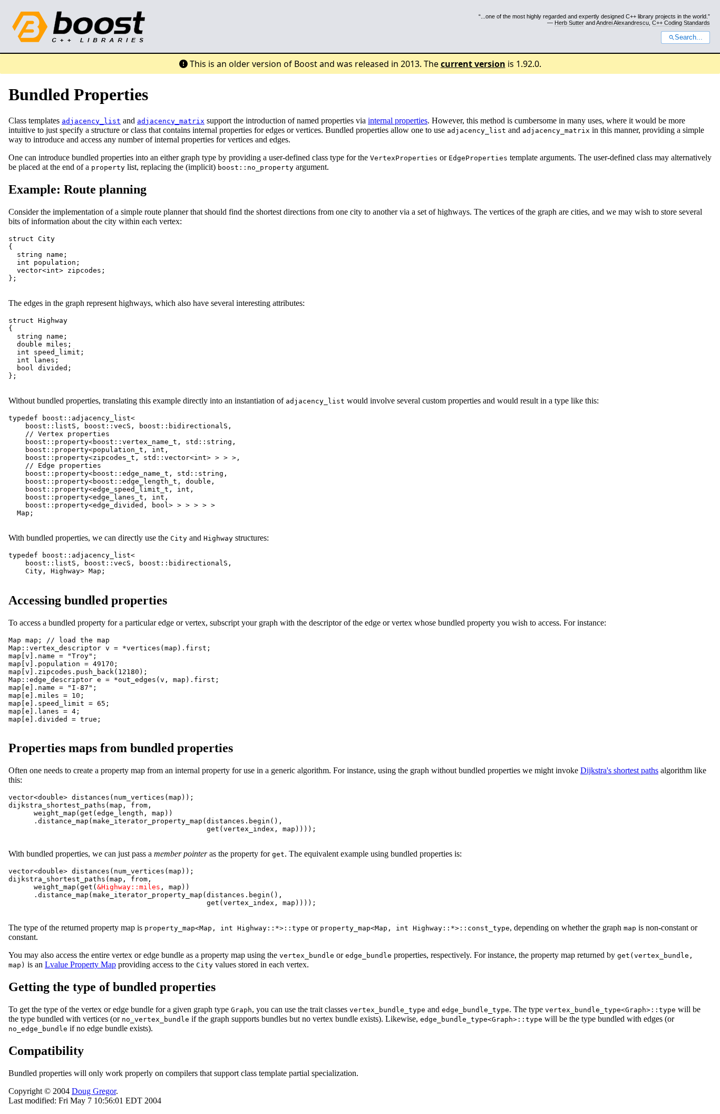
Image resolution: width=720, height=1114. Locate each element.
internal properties (397, 120)
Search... (689, 37)
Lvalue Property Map (80, 964)
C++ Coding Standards (681, 23)
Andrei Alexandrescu (622, 23)
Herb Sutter (569, 23)
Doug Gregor (94, 1091)
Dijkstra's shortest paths (619, 770)
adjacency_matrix (171, 121)
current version (473, 64)
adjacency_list (91, 121)
